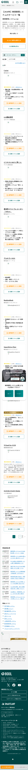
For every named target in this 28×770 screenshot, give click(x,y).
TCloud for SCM (10, 445)
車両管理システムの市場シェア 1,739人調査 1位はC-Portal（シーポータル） (17, 583)
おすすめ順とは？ (20, 63)
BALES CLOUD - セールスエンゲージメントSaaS (13, 731)
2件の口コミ (18, 363)
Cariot (6, 70)
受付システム (8, 618)
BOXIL (3, 5)
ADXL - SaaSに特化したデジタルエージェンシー (13, 736)
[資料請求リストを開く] (17, 2)
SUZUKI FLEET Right (12, 491)
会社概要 (3, 715)
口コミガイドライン (12, 681)
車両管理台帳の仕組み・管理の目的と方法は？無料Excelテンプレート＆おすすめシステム (18, 578)
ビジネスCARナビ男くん (13, 162)
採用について (18, 715)
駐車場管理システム (10, 623)
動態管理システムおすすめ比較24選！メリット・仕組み (17, 552)
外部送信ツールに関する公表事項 (8, 679)
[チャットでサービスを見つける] (19, 761)
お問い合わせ (4, 681)
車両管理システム (10, 5)
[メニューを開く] (26, 2)
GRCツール (7, 616)
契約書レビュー (8, 608)
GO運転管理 (8, 117)
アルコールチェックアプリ (12, 628)
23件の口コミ (18, 87)
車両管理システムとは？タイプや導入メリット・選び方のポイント (17, 598)
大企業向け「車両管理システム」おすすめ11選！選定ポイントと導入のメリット (17, 593)
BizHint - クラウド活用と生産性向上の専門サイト (13, 737)
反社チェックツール (10, 613)
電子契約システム (9, 606)
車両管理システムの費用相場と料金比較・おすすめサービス (17, 572)
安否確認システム (9, 626)
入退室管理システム (10, 621)
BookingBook (8, 300)
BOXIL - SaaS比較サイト (8, 722)
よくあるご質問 (20, 679)
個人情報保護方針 (10, 715)
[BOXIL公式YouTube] (19, 685)
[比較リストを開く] (13, 2)
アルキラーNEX (9, 258)
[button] (14, 55)
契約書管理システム (10, 611)
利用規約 (3, 678)
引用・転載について (5, 716)
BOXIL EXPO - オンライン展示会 (10, 725)
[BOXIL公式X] (8, 685)
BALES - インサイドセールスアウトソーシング (13, 730)
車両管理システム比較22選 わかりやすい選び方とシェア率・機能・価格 (17, 557)
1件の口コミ (18, 415)
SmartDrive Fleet (10, 347)
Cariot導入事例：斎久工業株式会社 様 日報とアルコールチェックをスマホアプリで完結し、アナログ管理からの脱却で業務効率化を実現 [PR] (17, 588)
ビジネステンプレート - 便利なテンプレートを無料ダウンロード (14, 734)
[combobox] (17, 59)
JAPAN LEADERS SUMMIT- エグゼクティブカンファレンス (14, 728)
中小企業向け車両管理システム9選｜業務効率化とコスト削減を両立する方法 (17, 562)
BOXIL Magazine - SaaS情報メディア (11, 724)
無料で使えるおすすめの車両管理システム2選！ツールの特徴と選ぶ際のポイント (17, 567)
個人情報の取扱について (11, 678)
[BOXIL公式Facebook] (13, 685)
